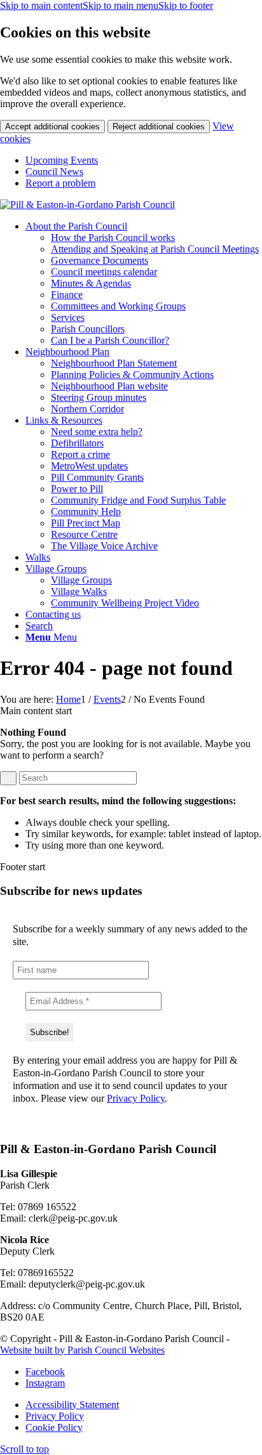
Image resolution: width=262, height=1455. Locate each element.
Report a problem (60, 183)
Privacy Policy (136, 1098)
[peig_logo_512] (87, 204)
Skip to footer (185, 5)
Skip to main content (41, 5)
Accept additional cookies (52, 126)
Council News (54, 171)
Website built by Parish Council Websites (82, 1350)
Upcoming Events (61, 160)
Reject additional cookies (159, 126)
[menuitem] (143, 160)
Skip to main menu (120, 5)
